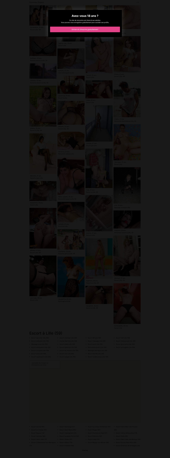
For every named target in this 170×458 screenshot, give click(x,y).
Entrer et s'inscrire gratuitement (85, 29)
